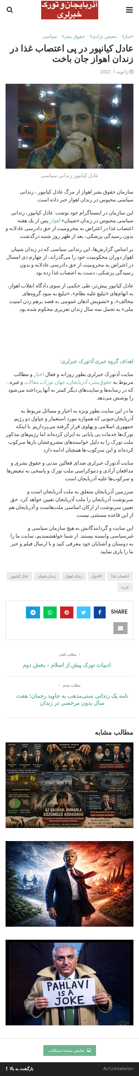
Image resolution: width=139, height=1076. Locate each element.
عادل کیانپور (19, 576)
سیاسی (49, 36)
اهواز (54, 220)
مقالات (31, 382)
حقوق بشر (74, 36)
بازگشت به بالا (21, 1068)
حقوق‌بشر (101, 382)
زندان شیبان (47, 576)
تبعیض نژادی (104, 36)
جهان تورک (53, 382)
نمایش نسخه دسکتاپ (67, 1050)
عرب (125, 587)
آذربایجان (77, 382)
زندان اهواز (73, 576)
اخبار (128, 36)
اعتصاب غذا (120, 576)
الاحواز (97, 576)
